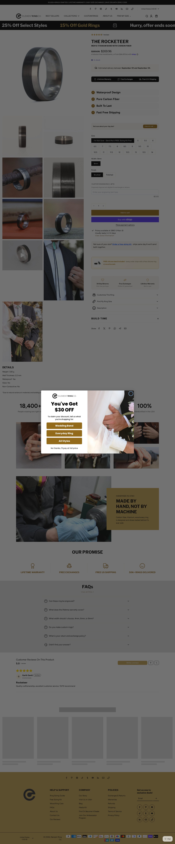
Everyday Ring (64, 433)
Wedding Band (64, 425)
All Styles (64, 441)
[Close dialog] (131, 393)
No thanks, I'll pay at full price (64, 448)
